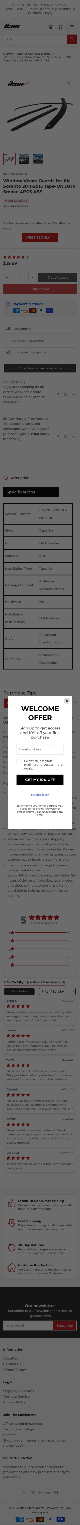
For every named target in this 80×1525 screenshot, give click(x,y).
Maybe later (40, 795)
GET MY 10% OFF (40, 780)
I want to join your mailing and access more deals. (43, 764)
